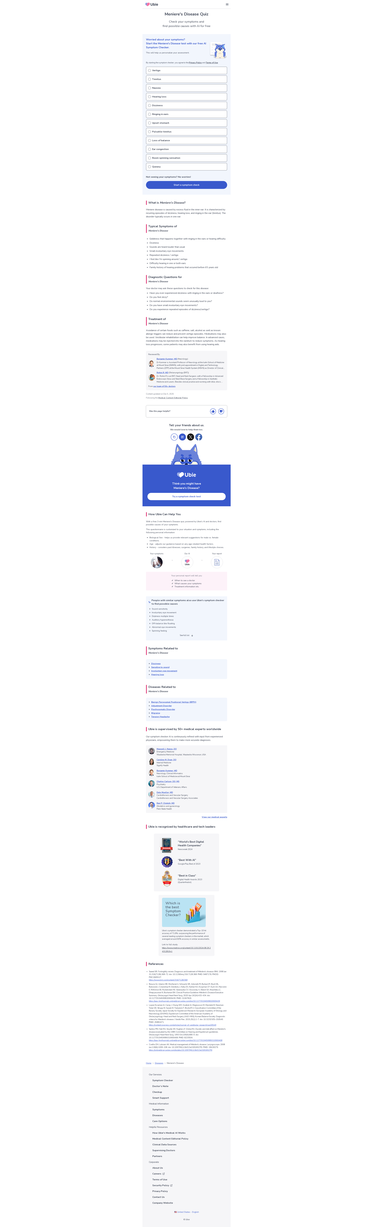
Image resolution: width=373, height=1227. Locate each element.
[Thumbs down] (221, 411)
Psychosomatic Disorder (163, 709)
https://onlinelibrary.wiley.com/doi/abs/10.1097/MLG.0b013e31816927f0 (180, 1050)
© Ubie (186, 1219)
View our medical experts (214, 817)
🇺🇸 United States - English (186, 1212)
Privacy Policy (195, 62)
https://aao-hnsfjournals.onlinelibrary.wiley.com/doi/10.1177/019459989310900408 (185, 1040)
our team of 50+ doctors (164, 386)
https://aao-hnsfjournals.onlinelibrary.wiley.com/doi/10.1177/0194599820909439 (184, 1001)
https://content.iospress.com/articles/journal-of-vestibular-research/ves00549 (182, 1025)
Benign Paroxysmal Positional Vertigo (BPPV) (173, 702)
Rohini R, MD (162, 372)
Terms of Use (212, 62)
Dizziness (156, 663)
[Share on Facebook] (198, 437)
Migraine (155, 713)
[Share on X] (190, 437)
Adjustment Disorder (161, 705)
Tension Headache (160, 716)
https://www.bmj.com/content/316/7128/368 (168, 980)
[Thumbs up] (213, 411)
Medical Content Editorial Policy (173, 398)
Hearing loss (157, 674)
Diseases (159, 1063)
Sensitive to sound (160, 667)
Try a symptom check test (186, 496)
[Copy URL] (174, 437)
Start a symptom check (186, 185)
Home (148, 1063)
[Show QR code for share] (182, 437)
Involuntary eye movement (164, 671)
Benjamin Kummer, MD (167, 359)
